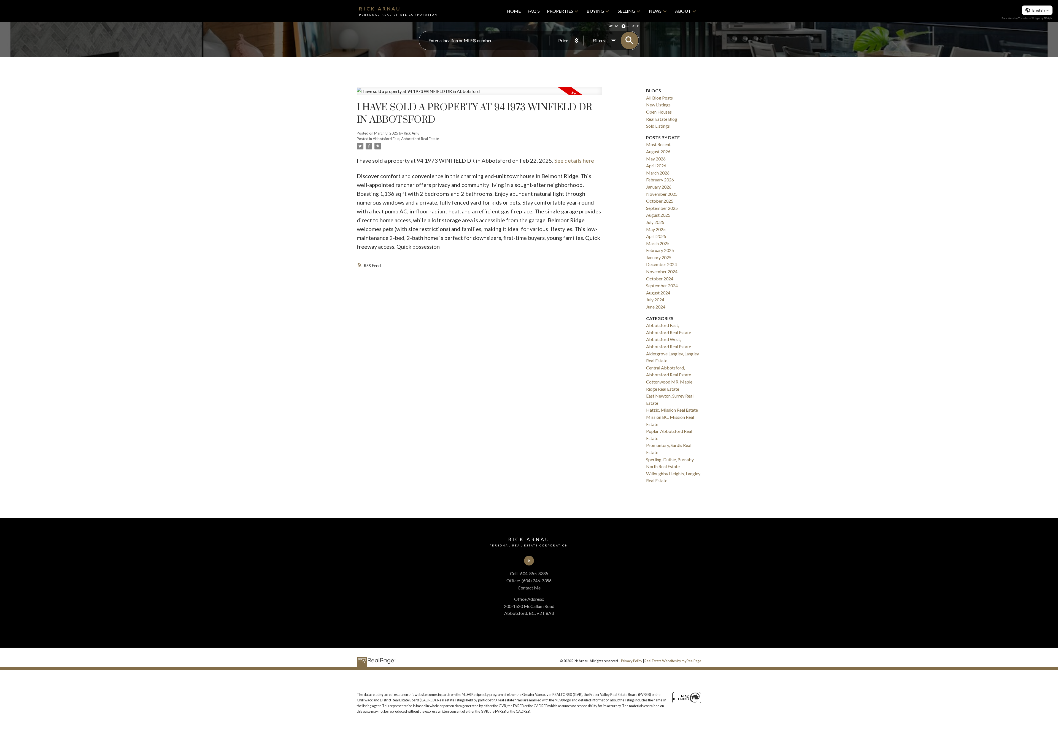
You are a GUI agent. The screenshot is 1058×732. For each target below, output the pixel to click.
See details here (574, 160)
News (655, 11)
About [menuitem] (683, 11)
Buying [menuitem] (595, 11)
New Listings (658, 104)
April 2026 (656, 165)
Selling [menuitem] (626, 11)
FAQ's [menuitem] (534, 11)
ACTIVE (614, 26)
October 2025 (659, 200)
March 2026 (658, 172)
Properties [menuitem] (560, 11)
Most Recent (658, 144)
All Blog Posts (659, 97)
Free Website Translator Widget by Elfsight (1027, 18)
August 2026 (658, 151)
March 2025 (658, 243)
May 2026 (656, 158)
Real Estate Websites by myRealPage (672, 661)
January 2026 (658, 186)
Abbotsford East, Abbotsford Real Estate (406, 138)
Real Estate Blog (661, 119)
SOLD (635, 26)
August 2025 (658, 215)
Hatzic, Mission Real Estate (672, 409)
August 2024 (658, 292)
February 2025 (660, 250)
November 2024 (662, 271)
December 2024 (661, 264)
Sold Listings (658, 125)
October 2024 (659, 278)
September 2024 (662, 285)
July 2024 (655, 299)
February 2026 (660, 179)
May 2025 (656, 229)
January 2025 (658, 257)
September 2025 (662, 208)
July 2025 (655, 222)
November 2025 (662, 194)
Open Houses (659, 111)
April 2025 (656, 236)
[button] (529, 561)
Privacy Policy (631, 661)
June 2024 (655, 306)
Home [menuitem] (514, 11)
